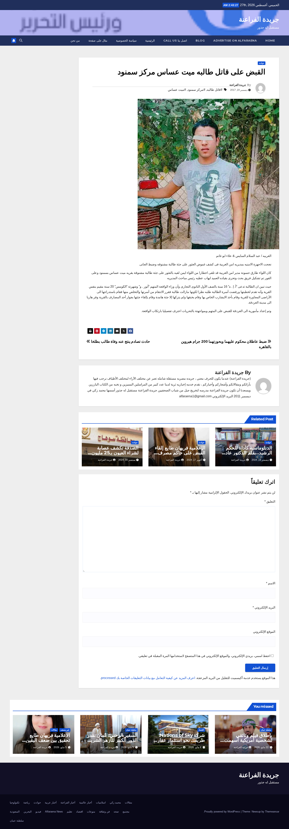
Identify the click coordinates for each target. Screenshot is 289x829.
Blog (200, 40)
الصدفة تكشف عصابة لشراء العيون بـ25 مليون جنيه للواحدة (115, 452)
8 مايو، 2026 (194, 747)
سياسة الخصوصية (126, 40)
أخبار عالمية (85, 802)
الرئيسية (150, 40)
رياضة (26, 802)
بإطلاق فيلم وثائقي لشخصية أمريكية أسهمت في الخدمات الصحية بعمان (246, 740)
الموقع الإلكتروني (264, 631)
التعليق (269, 501)
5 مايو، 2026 (127, 747)
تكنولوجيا (14, 802)
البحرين (28, 811)
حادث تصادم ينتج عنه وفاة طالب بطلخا (120, 341)
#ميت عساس (177, 89)
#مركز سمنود (196, 89)
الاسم (270, 583)
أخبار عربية (51, 802)
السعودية (15, 811)
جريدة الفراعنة (259, 19)
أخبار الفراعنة (68, 802)
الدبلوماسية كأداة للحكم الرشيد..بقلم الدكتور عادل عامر (247, 452)
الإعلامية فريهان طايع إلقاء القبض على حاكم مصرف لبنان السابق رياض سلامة (180, 452)
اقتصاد (201, 730)
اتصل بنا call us (175, 40)
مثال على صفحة (97, 40)
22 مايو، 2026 (261, 747)
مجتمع (126, 811)
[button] (20, 40)
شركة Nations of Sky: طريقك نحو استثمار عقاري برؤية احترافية (179, 740)
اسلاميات (101, 802)
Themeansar (272, 811)
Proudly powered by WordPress (222, 811)
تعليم (69, 811)
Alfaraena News (54, 811)
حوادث (261, 63)
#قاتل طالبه (214, 89)
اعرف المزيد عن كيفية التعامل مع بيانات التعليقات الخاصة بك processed (148, 678)
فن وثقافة (104, 811)
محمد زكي (115, 802)
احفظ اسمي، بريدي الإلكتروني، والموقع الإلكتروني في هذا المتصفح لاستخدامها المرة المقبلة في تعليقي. (204, 656)
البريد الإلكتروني (264, 607)
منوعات (91, 811)
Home (270, 40)
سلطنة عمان (266, 730)
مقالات (54, 730)
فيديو (38, 811)
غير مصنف (65, 730)
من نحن (75, 40)
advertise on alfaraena (235, 40)
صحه (116, 811)
